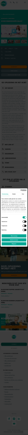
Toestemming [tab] (5, 194)
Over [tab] (23, 194)
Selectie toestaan (14, 239)
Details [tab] (14, 194)
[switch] (24, 222)
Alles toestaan (14, 235)
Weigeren (14, 243)
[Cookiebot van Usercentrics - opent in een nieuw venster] (20, 190)
